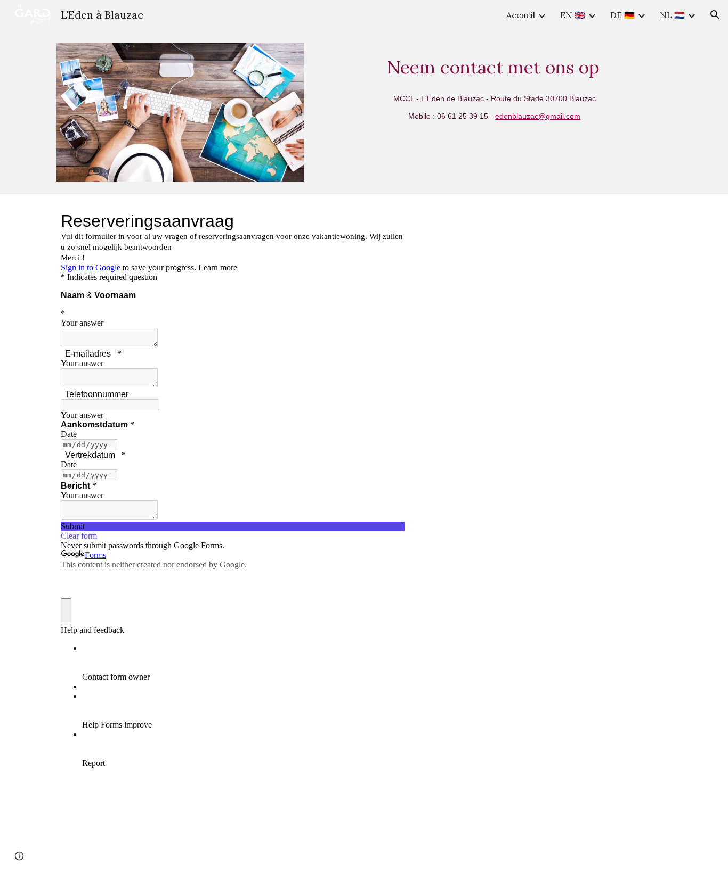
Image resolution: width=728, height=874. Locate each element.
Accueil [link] (520, 15)
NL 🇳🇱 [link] (672, 15)
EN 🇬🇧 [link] (572, 15)
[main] (495, 64)
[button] (715, 15)
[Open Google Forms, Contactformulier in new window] (388, 221)
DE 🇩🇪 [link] (622, 15)
